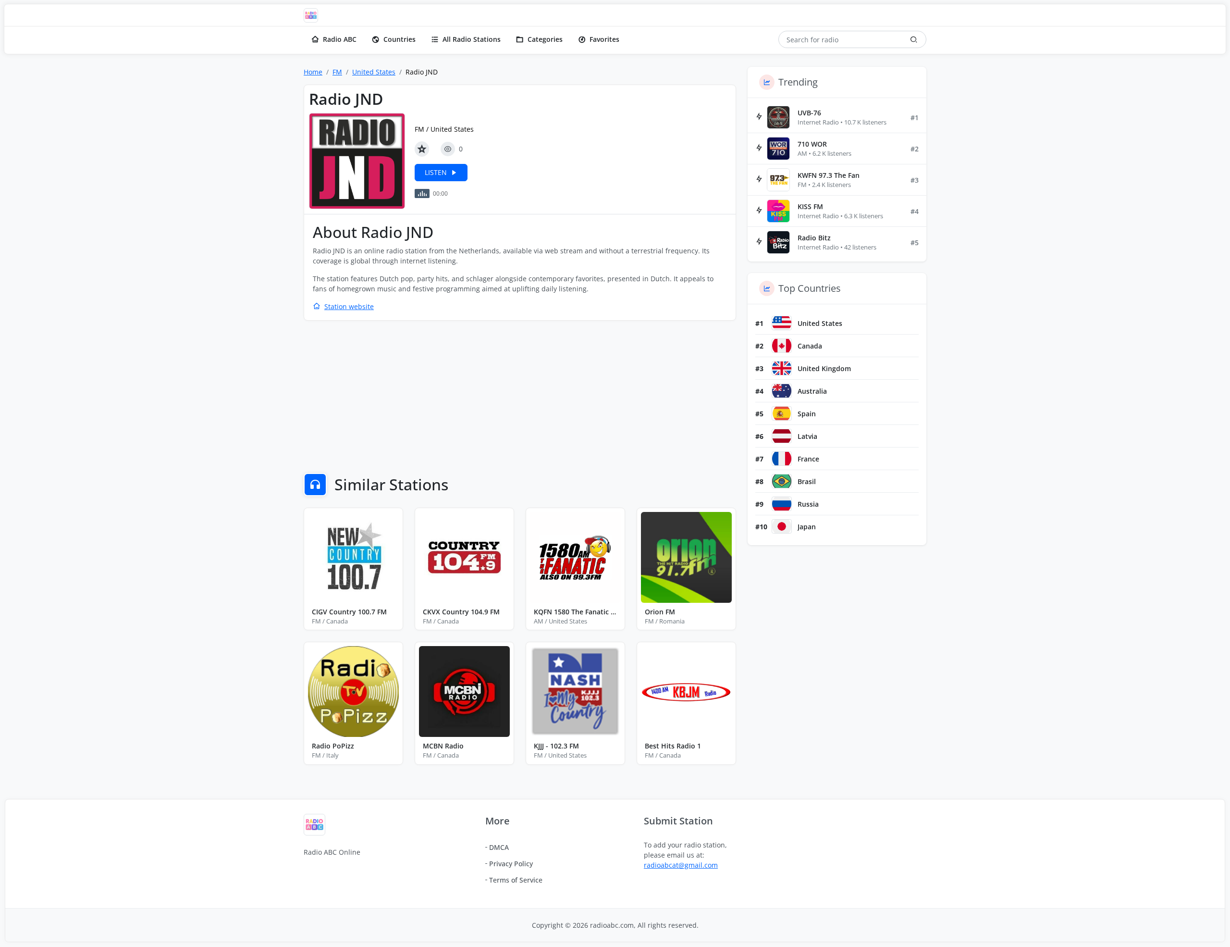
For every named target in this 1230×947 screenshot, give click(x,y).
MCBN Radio (443, 745)
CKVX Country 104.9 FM (461, 611)
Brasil (807, 481)
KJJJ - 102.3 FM (556, 745)
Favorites (604, 39)
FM (337, 71)
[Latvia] (782, 436)
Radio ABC (340, 39)
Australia (812, 391)
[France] (782, 458)
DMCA (499, 847)
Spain (807, 413)
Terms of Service (515, 880)
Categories (545, 39)
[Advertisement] (520, 398)
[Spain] (782, 413)
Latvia (807, 436)
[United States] (782, 323)
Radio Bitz (814, 237)
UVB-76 (809, 112)
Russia (808, 504)
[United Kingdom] (782, 368)
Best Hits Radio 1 (673, 745)
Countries (399, 39)
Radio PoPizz (333, 745)
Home (313, 71)
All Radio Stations (472, 39)
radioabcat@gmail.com (681, 865)
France (808, 458)
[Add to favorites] (422, 149)
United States (373, 71)
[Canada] (782, 345)
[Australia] (782, 391)
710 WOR (812, 144)
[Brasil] (782, 481)
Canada (810, 345)
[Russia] (782, 504)
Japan (807, 526)
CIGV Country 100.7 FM (349, 611)
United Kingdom (824, 368)
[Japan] (782, 526)
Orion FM (660, 611)
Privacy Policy (511, 863)
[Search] (913, 39)
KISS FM (810, 206)
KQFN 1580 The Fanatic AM (575, 611)
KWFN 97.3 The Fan (829, 175)
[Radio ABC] (313, 15)
